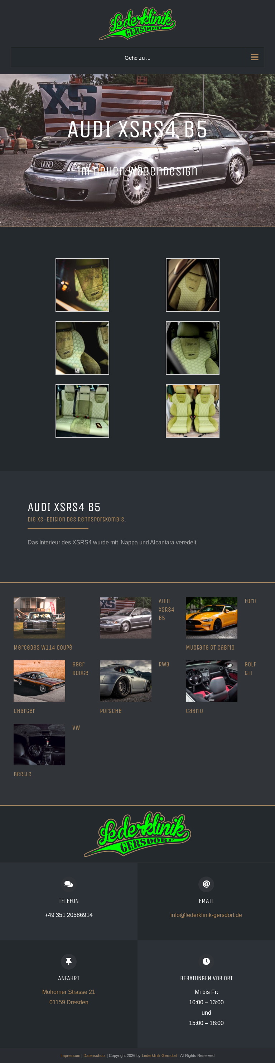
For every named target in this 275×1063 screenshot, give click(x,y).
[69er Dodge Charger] (39, 681)
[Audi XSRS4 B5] (125, 618)
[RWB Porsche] (125, 681)
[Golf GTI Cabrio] (211, 681)
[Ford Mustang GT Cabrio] (211, 618)
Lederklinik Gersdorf (160, 1055)
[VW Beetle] (39, 744)
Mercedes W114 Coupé (43, 647)
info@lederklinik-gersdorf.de (206, 915)
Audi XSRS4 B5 (166, 609)
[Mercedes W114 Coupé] (39, 618)
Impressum (70, 1055)
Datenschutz (94, 1055)
